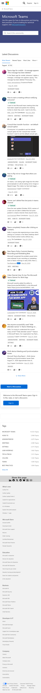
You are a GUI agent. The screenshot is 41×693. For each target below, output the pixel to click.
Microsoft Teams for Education (10, 562)
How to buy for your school (9, 569)
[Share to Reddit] (20, 480)
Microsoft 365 (6, 598)
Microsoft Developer (8, 624)
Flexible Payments (7, 546)
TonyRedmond (12, 263)
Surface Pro (5, 489)
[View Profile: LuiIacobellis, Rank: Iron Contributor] (4, 277)
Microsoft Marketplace (8, 638)
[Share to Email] (31, 480)
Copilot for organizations (9, 499)
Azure (4, 621)
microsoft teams (8, 432)
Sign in (11, 403)
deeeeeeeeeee (11, 189)
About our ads (6, 690)
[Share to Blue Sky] (24, 480)
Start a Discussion (14, 386)
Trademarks (14, 687)
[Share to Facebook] (14, 480)
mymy (9, 239)
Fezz (8, 363)
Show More (21, 376)
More (34, 60)
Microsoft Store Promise (9, 542)
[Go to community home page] (7, 3)
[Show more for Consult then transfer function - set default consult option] (25, 165)
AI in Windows (6, 506)
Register (29, 3)
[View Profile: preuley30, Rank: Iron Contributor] (4, 126)
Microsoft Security (7, 592)
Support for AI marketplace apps (11, 631)
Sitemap (5, 685)
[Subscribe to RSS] (27, 480)
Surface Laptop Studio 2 (9, 496)
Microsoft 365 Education (9, 565)
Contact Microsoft (13, 685)
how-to (5, 435)
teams (4, 462)
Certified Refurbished (8, 539)
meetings (5, 443)
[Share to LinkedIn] (10, 480)
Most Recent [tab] (6, 60)
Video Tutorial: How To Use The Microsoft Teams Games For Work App (22, 276)
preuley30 (10, 159)
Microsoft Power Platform (9, 602)
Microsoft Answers (18, 24)
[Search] (24, 3)
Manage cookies (31, 685)
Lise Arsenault (11, 215)
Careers (5, 654)
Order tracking (6, 536)
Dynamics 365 (6, 595)
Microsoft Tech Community (9, 634)
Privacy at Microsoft (8, 664)
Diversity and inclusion (8, 671)
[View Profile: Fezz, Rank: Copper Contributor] (4, 353)
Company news (6, 661)
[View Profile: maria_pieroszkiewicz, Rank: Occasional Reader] (4, 72)
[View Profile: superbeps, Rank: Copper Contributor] (4, 326)
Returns (5, 532)
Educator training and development (11, 572)
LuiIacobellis (11, 313)
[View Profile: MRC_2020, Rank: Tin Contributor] (4, 99)
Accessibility (6, 674)
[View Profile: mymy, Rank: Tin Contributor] (4, 229)
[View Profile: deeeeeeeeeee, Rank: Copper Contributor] (4, 175)
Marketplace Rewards (8, 641)
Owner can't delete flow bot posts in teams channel (22, 201)
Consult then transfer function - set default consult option (22, 125)
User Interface (7, 450)
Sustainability (6, 677)
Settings (5, 447)
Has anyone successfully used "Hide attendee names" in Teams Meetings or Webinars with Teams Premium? (21, 325)
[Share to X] (17, 480)
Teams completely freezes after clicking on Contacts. (22, 228)
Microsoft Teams (8, 9)
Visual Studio (6, 644)
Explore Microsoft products (9, 509)
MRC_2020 (11, 113)
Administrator (7, 439)
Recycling (31, 687)
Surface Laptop (6, 493)
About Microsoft (7, 657)
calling (5, 458)
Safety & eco (23, 687)
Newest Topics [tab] (16, 60)
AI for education (7, 579)
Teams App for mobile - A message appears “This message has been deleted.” (23, 71)
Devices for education (8, 559)
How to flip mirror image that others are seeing (21, 175)
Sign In (36, 3)
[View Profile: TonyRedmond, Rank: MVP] (4, 253)
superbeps (10, 336)
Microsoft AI (6, 588)
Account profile (6, 522)
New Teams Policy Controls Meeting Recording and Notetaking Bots (20, 252)
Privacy (22, 685)
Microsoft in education (8, 555)
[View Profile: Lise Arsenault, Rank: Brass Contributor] (4, 202)
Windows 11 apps (7, 513)
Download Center (7, 526)
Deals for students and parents (10, 575)
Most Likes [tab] (26, 60)
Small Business (6, 612)
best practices (7, 465)
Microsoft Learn (7, 628)
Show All (5, 470)
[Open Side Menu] (3, 3)
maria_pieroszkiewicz (13, 82)
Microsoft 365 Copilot (8, 608)
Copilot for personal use (9, 503)
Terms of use (6, 687)
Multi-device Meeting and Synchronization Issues (22, 352)
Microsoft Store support (9, 529)
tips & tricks (6, 454)
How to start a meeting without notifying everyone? (22, 99)
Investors (5, 667)
